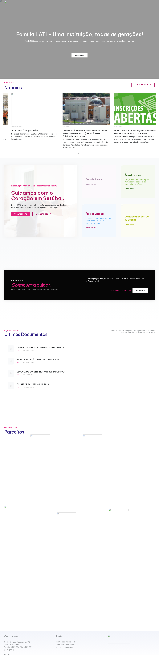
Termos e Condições (65, 645)
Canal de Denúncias (64, 648)
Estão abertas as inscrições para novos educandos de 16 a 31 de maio (128, 132)
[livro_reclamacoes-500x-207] (131, 639)
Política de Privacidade (66, 642)
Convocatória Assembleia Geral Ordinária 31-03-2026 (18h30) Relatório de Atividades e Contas (78, 133)
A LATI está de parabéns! (18, 130)
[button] (78, 153)
